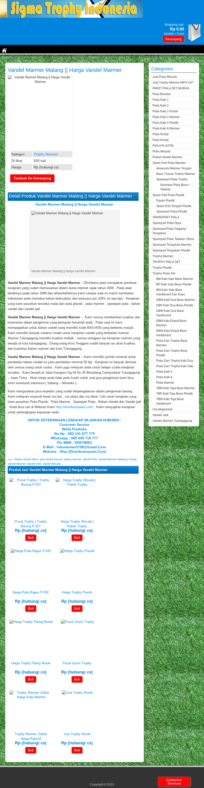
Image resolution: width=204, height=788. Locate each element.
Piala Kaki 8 (164, 377)
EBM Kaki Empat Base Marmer (171, 323)
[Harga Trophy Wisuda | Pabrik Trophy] (77, 484)
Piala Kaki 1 (161, 100)
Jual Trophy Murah (77, 734)
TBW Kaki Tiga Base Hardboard (170, 401)
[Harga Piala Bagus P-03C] (31, 551)
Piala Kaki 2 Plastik (165, 122)
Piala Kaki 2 (161, 105)
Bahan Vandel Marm (26, 459)
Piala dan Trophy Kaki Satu (175, 366)
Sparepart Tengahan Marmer (172, 244)
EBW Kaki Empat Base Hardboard (171, 333)
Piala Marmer (165, 382)
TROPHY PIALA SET (166, 262)
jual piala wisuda (165, 77)
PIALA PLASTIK (163, 145)
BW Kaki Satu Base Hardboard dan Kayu (170, 292)
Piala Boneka (162, 94)
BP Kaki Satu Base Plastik (173, 284)
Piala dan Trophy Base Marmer (172, 343)
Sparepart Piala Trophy (172, 179)
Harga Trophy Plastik (77, 592)
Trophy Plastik (162, 267)
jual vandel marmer (51, 459)
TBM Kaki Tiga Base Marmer (175, 388)
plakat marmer (72, 459)
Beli (31, 538)
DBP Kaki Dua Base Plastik (174, 305)
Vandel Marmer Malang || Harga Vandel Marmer (65, 70)
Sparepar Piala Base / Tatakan (175, 187)
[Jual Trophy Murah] (77, 692)
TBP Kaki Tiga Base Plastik (174, 393)
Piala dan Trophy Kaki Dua (174, 360)
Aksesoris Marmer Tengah (174, 168)
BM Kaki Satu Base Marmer (174, 279)
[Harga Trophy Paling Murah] (31, 622)
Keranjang (173, 39)
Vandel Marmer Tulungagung (172, 421)
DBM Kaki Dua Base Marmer (175, 300)
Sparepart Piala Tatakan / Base (173, 239)
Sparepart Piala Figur (167, 223)
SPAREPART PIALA (166, 217)
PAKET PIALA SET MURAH (171, 88)
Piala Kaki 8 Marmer (166, 128)
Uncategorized (162, 409)
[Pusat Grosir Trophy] (77, 622)
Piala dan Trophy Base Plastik (172, 353)
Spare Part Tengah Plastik (173, 206)
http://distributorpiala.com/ (74, 407)
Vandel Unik (34, 463)
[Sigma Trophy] (71, 16)
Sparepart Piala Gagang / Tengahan (170, 231)
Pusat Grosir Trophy (77, 663)
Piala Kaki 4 (164, 371)
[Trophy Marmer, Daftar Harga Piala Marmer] (31, 697)
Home (10, 59)
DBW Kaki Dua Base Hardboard (170, 313)
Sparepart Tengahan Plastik (171, 250)
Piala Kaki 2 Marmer (166, 117)
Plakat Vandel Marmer (167, 157)
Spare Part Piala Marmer (169, 163)
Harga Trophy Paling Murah (31, 663)
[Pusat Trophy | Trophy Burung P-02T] (31, 484)
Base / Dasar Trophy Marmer (175, 174)
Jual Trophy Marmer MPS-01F (173, 82)
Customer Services (174, 781)
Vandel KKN (90, 459)
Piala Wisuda (161, 151)
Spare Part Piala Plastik (168, 195)
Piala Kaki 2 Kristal (165, 111)
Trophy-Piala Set (164, 273)
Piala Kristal (161, 134)
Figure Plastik (165, 200)
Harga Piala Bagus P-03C (30, 592)
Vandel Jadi (160, 415)
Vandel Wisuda (51, 463)
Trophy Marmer (29, 59)
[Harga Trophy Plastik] (77, 551)
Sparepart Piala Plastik (171, 211)
